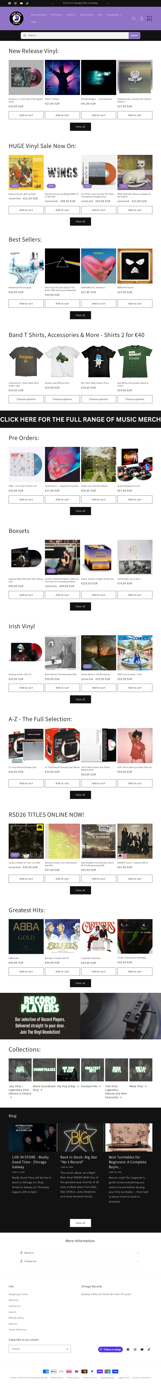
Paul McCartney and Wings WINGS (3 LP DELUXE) (61, 195)
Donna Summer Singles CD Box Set (97, 579)
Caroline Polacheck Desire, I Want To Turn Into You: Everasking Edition (62, 580)
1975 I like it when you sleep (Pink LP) (134, 767)
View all (80, 126)
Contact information (142, 1377)
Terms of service (90, 1377)
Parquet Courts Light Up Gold (22, 194)
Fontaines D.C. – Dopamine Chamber (62, 486)
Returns (13, 1323)
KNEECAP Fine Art (125, 287)
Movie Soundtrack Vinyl (44, 1088)
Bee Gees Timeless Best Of (57, 958)
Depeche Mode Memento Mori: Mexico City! (26, 580)
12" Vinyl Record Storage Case (22, 767)
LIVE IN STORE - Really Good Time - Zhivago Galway (30, 1162)
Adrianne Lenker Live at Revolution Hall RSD (61, 864)
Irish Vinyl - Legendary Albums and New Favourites (116, 1091)
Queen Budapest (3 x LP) (128, 486)
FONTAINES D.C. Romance (93, 287)
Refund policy (16, 1317)
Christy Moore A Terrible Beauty (95, 674)
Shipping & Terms (18, 1294)
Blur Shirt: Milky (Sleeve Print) (95, 383)
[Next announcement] (108, 3)
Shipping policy (108, 1377)
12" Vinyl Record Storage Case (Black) (62, 767)
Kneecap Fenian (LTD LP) (20, 674)
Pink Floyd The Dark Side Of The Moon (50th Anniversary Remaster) (61, 289)
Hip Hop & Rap (66, 1086)
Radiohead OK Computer (20, 287)
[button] (114, 14)
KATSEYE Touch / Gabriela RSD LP (133, 863)
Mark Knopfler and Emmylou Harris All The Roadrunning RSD (97, 864)
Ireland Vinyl (23, 1377)
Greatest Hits (89, 1086)
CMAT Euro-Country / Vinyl (129, 674)
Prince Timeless (52, 99)
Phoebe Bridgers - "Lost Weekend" (96, 99)
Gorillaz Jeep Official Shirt (57, 383)
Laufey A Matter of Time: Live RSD (24, 863)
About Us (13, 1300)
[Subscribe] (67, 1349)
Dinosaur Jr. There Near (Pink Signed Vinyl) (26, 100)
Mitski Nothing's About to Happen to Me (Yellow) (134, 195)
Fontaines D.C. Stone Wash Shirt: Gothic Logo (24, 384)
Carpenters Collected (90, 958)
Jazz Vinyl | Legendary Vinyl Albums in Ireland (20, 1089)
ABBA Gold (14, 958)
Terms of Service (18, 1329)
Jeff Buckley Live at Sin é (129, 579)
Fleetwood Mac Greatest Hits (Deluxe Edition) (134, 100)
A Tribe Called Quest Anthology (131, 958)
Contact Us (15, 1305)
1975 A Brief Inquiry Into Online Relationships (95, 768)
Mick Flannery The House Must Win (61, 674)
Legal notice (123, 1377)
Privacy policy (73, 1377)
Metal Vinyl (136, 1086)
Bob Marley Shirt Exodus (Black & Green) (132, 384)
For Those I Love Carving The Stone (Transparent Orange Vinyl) (97, 195)
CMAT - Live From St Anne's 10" (23, 486)
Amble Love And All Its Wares (94, 486)
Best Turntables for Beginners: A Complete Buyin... (128, 1162)
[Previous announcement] (52, 3)
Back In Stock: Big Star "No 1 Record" (78, 1159)
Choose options (26, 399)
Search (134, 35)
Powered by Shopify (38, 1377)
